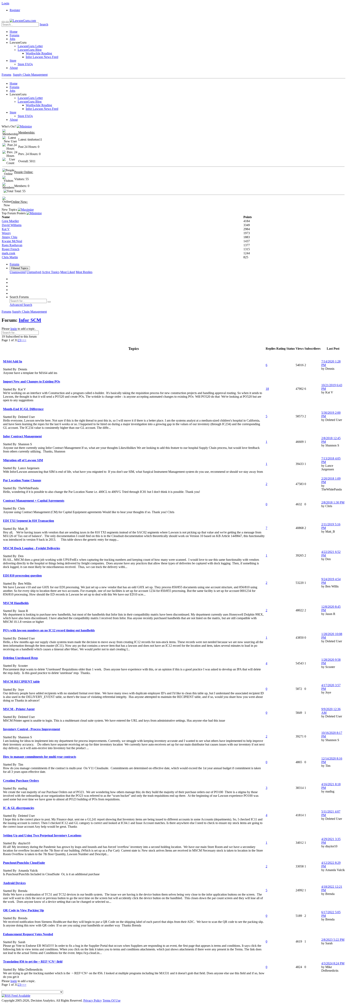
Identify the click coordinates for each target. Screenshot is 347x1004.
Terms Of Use (111, 1000)
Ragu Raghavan (12, 245)
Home (13, 31)
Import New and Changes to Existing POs (31, 381)
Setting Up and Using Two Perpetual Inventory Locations (42, 835)
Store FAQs (25, 64)
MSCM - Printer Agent (19, 709)
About (14, 67)
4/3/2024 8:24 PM (332, 963)
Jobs (12, 39)
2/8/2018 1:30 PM (332, 502)
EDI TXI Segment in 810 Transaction (28, 520)
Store (13, 60)
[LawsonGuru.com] (23, 20)
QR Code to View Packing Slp (23, 910)
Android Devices (14, 883)
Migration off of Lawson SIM (23, 460)
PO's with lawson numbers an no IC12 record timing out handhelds (49, 630)
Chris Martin (10, 257)
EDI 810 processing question (22, 575)
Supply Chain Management (30, 74)
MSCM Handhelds (16, 603)
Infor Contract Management (22, 436)
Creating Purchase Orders (21, 780)
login (13, 328)
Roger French (10, 249)
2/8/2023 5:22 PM (332, 939)
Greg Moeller (10, 221)
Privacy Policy (92, 1000)
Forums (14, 35)
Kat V (6, 229)
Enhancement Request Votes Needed (28, 934)
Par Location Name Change (22, 480)
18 (267, 388)
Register (15, 10)
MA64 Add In (12, 361)
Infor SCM (30, 320)
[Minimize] (24, 126)
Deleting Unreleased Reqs (20, 658)
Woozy (6, 233)
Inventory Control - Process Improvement (31, 729)
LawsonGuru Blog (30, 49)
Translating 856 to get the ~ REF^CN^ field (32, 961)
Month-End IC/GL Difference (23, 409)
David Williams (11, 225)
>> (24, 340)
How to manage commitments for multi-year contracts (39, 756)
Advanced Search (21, 304)
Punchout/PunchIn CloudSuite (24, 862)
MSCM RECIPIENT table (21, 681)
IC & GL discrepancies (18, 808)
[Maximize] (26, 209)
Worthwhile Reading (39, 53)
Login (5, 3)
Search (44, 24)
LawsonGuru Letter (30, 46)
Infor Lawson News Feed (42, 57)
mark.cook (8, 253)
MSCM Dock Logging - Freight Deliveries (31, 548)
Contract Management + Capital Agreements (33, 500)
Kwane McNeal (12, 241)
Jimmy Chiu (9, 237)
